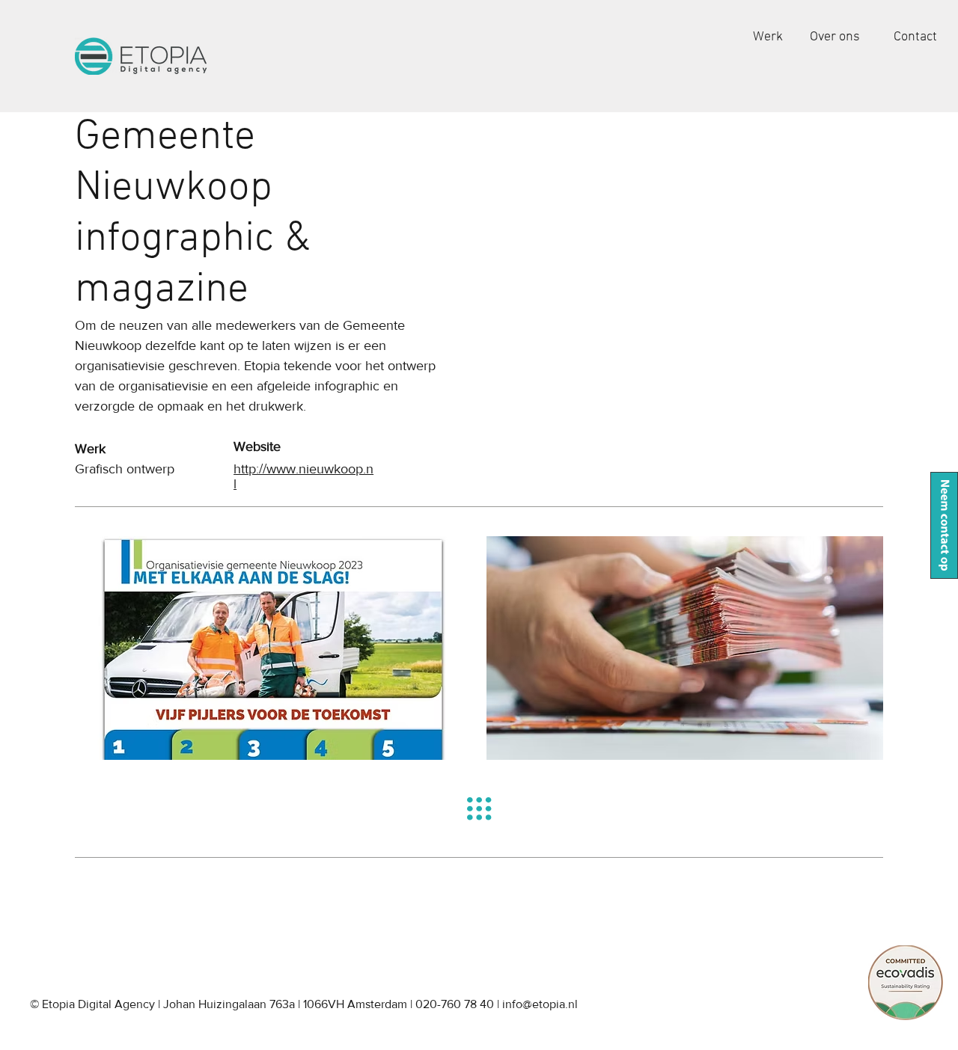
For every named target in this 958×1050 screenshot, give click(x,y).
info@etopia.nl (540, 1004)
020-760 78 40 (454, 1004)
